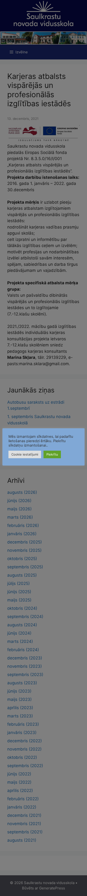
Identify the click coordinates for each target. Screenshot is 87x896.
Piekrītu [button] (52, 454)
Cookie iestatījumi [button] (24, 454)
